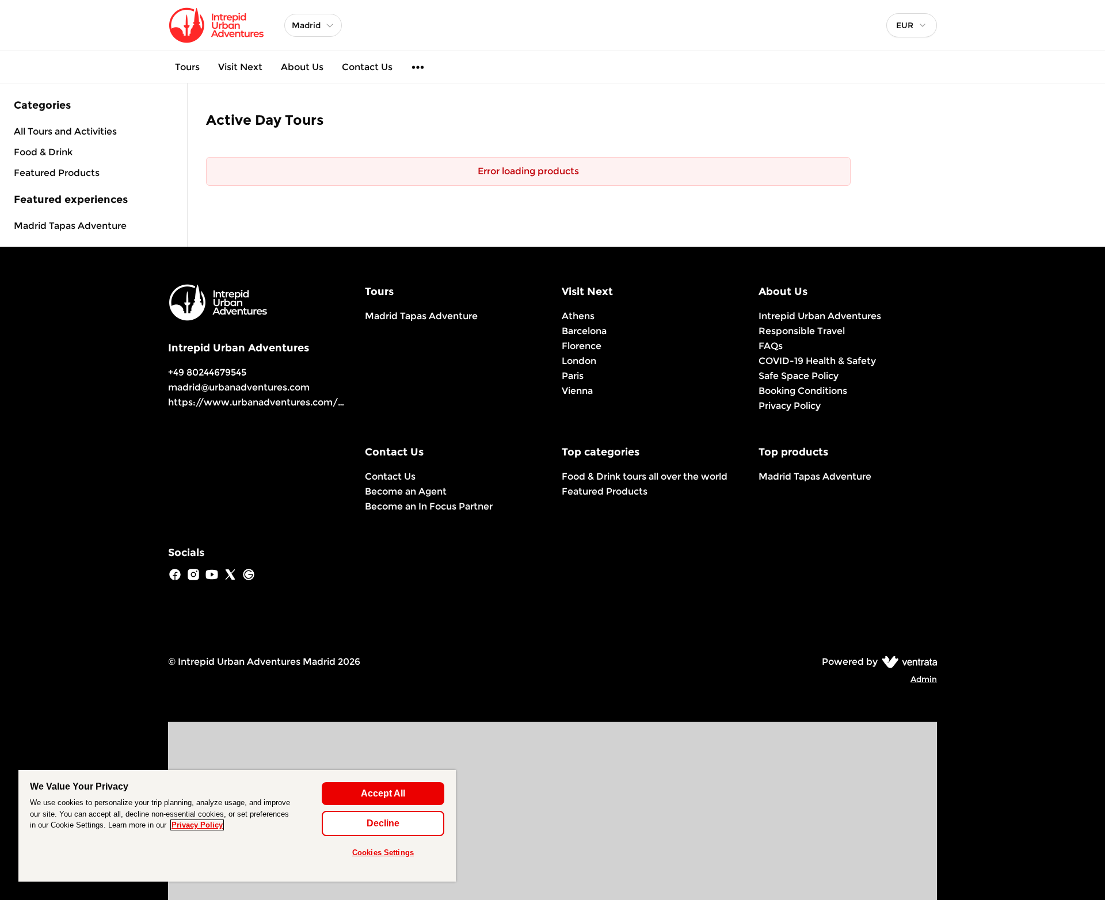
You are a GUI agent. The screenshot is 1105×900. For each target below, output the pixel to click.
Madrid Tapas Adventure (70, 225)
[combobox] (911, 25)
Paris (573, 375)
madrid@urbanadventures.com (239, 387)
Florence (581, 345)
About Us (302, 67)
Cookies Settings (383, 852)
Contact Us (367, 67)
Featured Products (604, 491)
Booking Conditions (803, 390)
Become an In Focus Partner (429, 506)
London (579, 360)
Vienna (577, 390)
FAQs (771, 345)
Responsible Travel (802, 330)
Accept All (383, 793)
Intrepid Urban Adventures (820, 316)
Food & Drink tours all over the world (644, 476)
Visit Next (240, 67)
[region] (237, 826)
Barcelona (584, 330)
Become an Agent (406, 491)
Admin (923, 679)
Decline (383, 823)
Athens (578, 316)
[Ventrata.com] (907, 661)
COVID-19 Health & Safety (817, 360)
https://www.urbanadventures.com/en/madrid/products (301, 402)
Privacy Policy (790, 405)
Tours (187, 67)
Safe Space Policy (799, 375)
